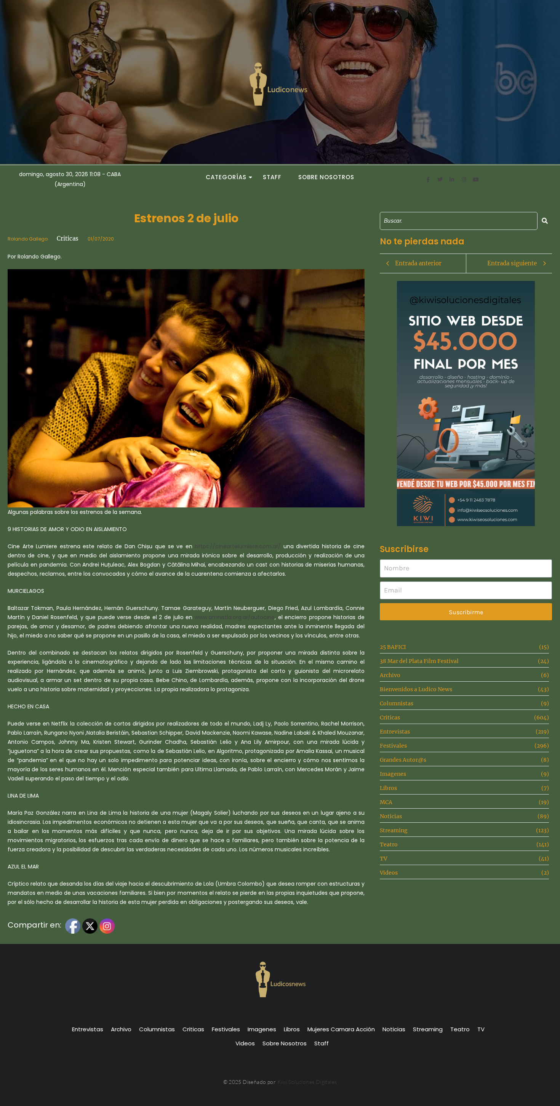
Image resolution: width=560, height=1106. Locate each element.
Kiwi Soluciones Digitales (307, 1082)
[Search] (545, 221)
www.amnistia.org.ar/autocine (235, 617)
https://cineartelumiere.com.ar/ (238, 546)
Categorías (226, 177)
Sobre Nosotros (326, 177)
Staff (272, 177)
